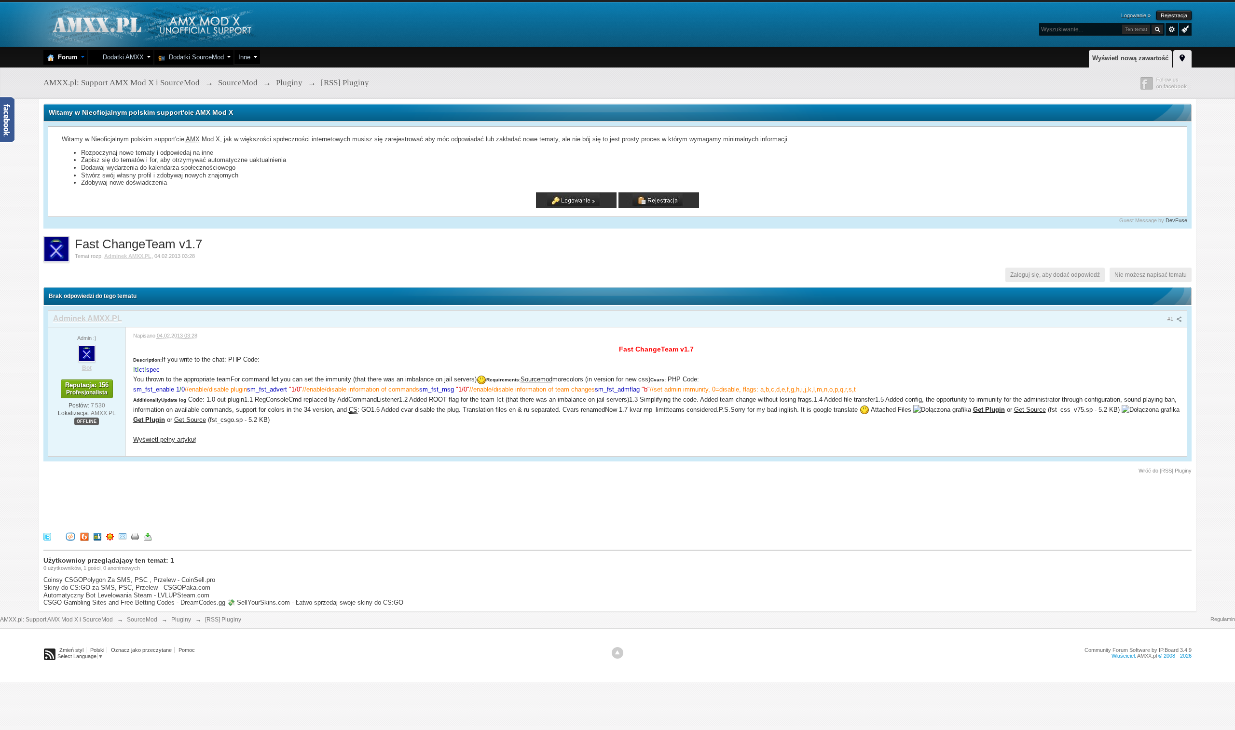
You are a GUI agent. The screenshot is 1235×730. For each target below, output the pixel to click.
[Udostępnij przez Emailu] (122, 536)
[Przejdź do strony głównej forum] (150, 23)
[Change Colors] (1184, 28)
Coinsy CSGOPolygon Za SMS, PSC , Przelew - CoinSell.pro (129, 579)
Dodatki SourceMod (194, 57)
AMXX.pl (1147, 656)
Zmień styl (71, 650)
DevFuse (1176, 220)
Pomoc (186, 650)
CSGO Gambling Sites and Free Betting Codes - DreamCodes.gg (134, 602)
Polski (97, 650)
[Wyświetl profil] (87, 353)
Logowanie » (1136, 15)
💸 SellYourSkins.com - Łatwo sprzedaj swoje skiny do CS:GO (315, 602)
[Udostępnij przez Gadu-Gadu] (110, 536)
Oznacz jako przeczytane (141, 650)
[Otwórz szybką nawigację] (1182, 57)
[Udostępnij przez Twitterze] (47, 536)
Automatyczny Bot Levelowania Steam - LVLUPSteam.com (126, 595)
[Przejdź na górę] (617, 653)
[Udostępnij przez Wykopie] (70, 536)
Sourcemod (536, 379)
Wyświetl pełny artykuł (164, 439)
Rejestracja (1174, 15)
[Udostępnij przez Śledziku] (97, 536)
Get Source (1030, 409)
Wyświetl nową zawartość (1130, 58)
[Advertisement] (219, 501)
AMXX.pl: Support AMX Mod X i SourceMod (56, 619)
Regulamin (1222, 619)
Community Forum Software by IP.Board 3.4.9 (1138, 650)
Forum (66, 57)
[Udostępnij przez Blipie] (84, 536)
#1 (1171, 319)
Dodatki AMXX (121, 57)
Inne (244, 57)
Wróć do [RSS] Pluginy (1165, 470)
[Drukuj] (135, 536)
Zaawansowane (1172, 29)
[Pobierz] (147, 536)
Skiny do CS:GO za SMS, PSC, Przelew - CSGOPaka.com (126, 587)
